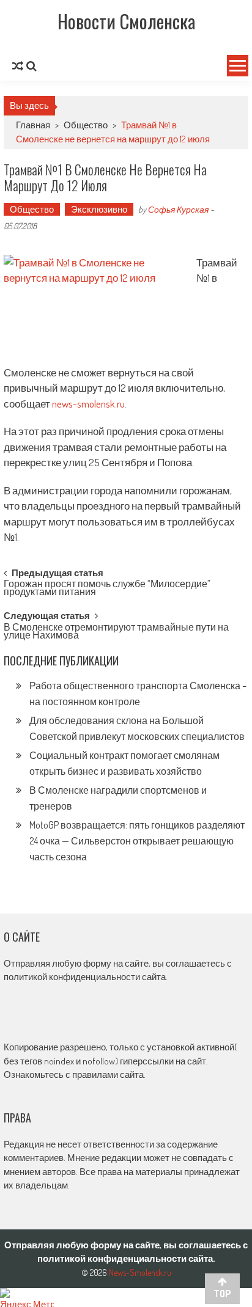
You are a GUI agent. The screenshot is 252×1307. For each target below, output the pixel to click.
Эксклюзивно (99, 209)
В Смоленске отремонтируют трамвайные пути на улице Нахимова (116, 632)
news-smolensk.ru (88, 403)
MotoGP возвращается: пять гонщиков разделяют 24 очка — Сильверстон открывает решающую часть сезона (137, 841)
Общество (86, 125)
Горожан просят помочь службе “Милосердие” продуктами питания (107, 589)
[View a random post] (17, 66)
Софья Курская (178, 209)
